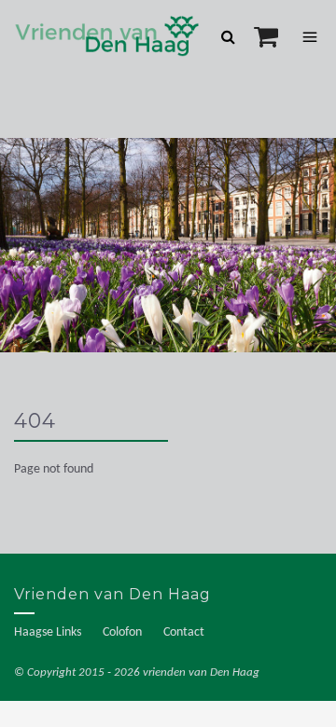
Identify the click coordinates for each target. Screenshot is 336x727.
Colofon (122, 632)
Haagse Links (47, 632)
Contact (183, 632)
